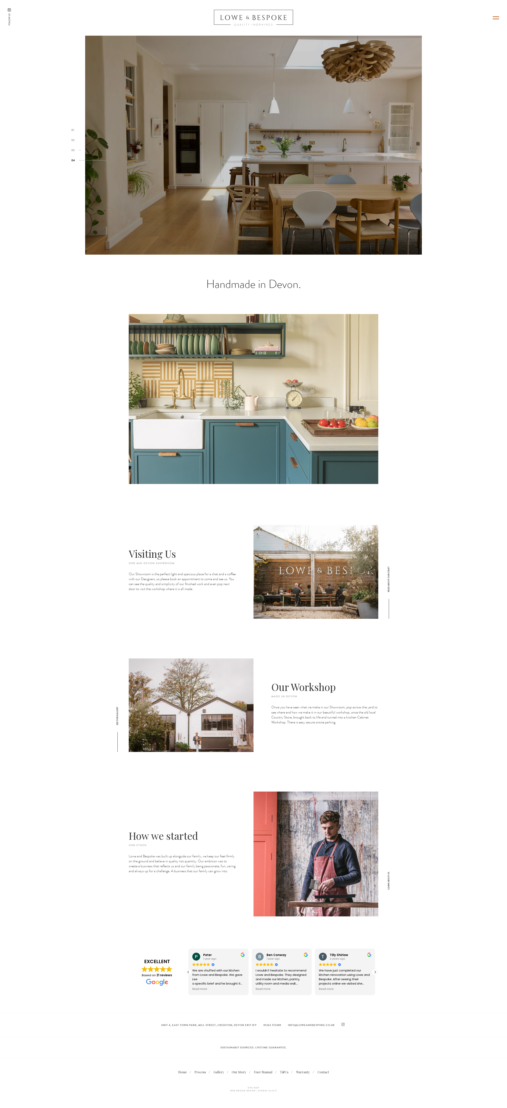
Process (200, 1072)
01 (72, 130)
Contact (323, 1072)
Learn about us (388, 881)
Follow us (9, 19)
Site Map (253, 1087)
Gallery (218, 1072)
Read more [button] (199, 989)
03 (73, 150)
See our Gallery (117, 716)
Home (182, 1072)
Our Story (239, 1072)
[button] (375, 972)
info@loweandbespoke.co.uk (311, 1025)
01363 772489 (272, 1025)
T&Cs (284, 1072)
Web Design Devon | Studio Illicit (253, 1090)
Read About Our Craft (388, 579)
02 (73, 140)
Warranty (303, 1072)
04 (73, 160)
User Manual (263, 1072)
